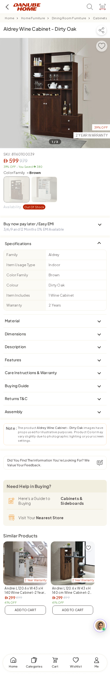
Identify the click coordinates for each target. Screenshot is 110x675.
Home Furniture (33, 18)
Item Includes (18, 295)
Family (12, 255)
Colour (12, 285)
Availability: (23, 207)
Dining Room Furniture (69, 18)
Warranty (14, 305)
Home (9, 18)
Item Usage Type (20, 265)
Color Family (22, 172)
